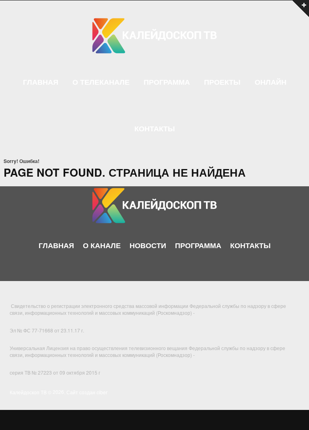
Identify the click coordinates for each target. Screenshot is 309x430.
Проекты (222, 82)
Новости (148, 245)
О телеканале (101, 82)
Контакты (154, 129)
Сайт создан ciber (86, 391)
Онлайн (270, 82)
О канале (102, 245)
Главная (40, 82)
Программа (167, 82)
